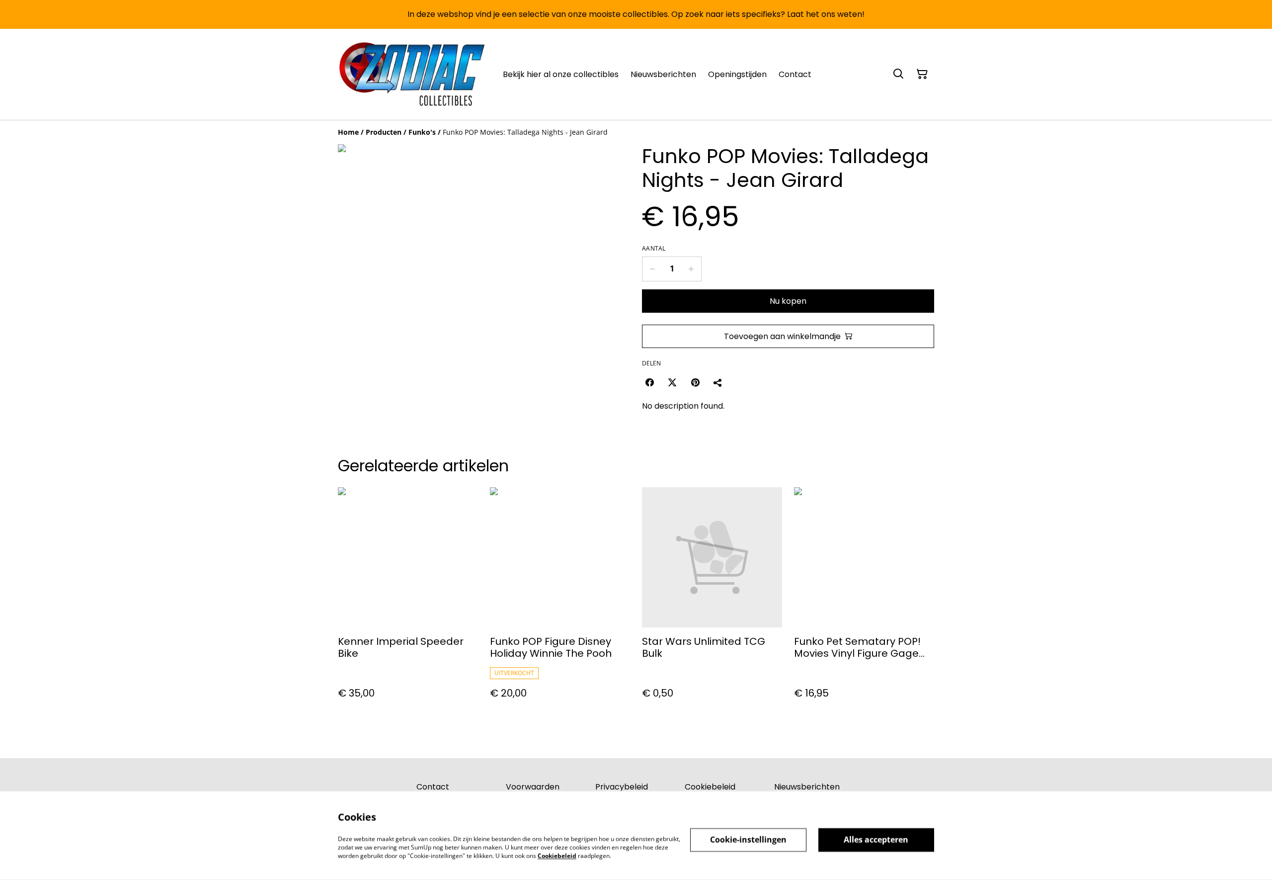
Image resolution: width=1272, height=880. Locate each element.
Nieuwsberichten (807, 786)
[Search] (898, 74)
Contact (432, 786)
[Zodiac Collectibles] (412, 74)
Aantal (654, 248)
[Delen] (718, 382)
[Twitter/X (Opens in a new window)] (672, 382)
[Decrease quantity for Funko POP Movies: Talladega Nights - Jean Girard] (652, 269)
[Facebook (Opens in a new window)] (649, 382)
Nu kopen (788, 301)
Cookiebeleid (710, 786)
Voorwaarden (532, 786)
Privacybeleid (621, 786)
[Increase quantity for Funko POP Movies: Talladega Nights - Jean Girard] (691, 269)
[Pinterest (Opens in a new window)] (695, 382)
